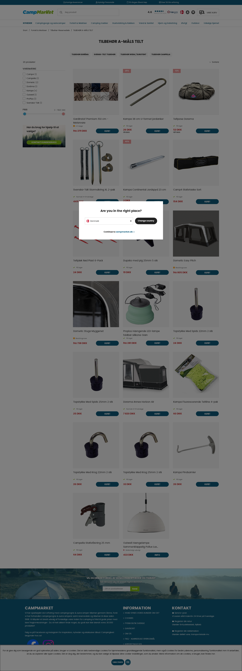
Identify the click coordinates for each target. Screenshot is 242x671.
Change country (146, 221)
